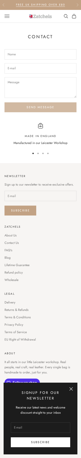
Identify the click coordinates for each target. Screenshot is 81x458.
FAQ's (8, 250)
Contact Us (11, 242)
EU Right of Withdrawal (20, 339)
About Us (10, 235)
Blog (7, 257)
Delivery (9, 302)
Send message (40, 107)
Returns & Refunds (16, 310)
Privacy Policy (13, 324)
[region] (40, 134)
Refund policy (13, 272)
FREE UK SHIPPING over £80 (40, 5)
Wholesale (11, 280)
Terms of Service (15, 332)
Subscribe (40, 442)
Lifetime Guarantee (16, 265)
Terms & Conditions (17, 317)
